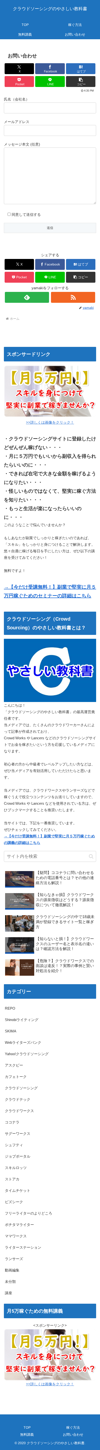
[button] (81, 81)
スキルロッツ (16, 1168)
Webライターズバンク (23, 1042)
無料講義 (27, 1434)
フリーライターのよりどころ (28, 1213)
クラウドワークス (19, 1111)
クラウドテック (17, 1099)
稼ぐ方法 (73, 1427)
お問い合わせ (73, 1434)
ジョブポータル (17, 1156)
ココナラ (12, 1122)
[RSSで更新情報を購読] (73, 297)
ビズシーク (14, 1202)
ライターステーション (23, 1247)
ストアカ (12, 1179)
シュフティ (14, 1145)
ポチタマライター (19, 1225)
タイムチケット (17, 1190)
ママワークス (16, 1236)
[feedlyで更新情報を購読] (27, 297)
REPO (10, 1008)
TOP (27, 1427)
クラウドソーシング (21, 1088)
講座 (8, 1293)
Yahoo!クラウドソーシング (27, 1054)
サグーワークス (17, 1133)
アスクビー (14, 1065)
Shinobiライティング (21, 1020)
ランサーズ (14, 1259)
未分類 (10, 1281)
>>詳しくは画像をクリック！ (50, 1384)
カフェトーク (16, 1077)
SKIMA (10, 1031)
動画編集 (12, 1270)
